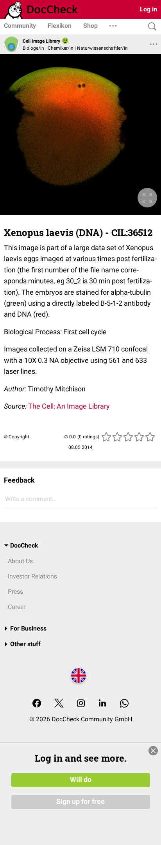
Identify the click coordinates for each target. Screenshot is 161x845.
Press (15, 591)
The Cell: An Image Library (69, 406)
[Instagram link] (81, 704)
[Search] (150, 27)
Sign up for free (80, 801)
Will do (80, 780)
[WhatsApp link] (124, 704)
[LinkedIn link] (102, 704)
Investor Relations (32, 576)
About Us (20, 561)
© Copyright (16, 437)
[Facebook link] (36, 704)
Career (16, 607)
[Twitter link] (59, 704)
